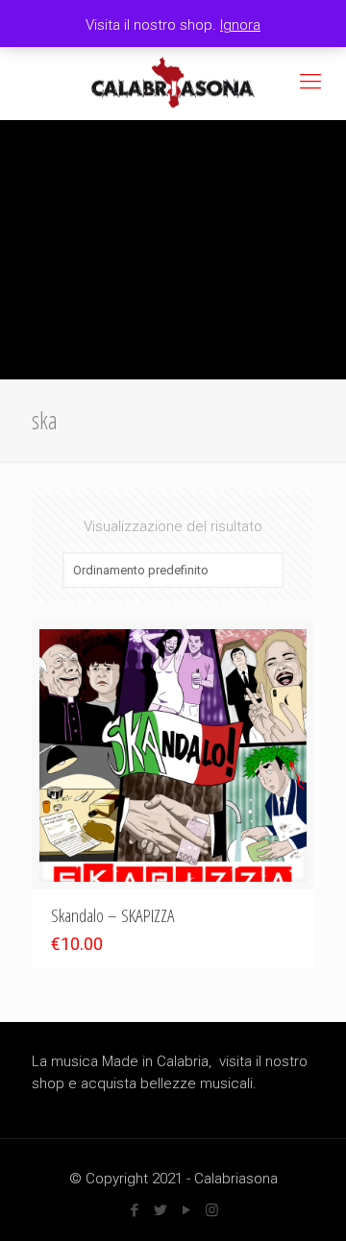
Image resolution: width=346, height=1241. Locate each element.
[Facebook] (134, 1210)
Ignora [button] (240, 25)
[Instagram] (212, 1210)
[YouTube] (186, 1210)
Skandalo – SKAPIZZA (113, 915)
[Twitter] (160, 1210)
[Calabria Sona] (173, 81)
